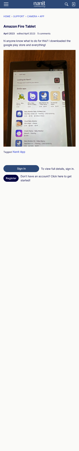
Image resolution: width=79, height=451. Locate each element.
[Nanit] (39, 4)
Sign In (21, 168)
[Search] (66, 4)
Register (11, 178)
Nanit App (19, 151)
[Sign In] (73, 4)
